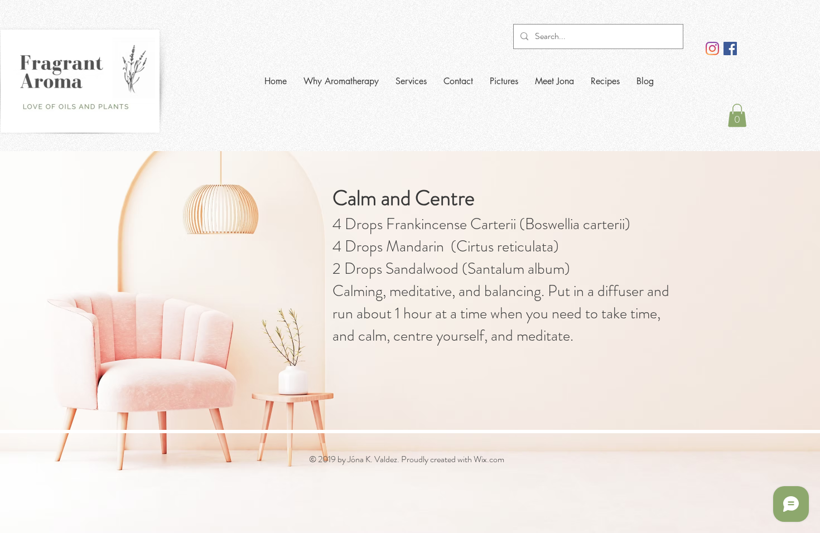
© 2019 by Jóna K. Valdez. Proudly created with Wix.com (406, 459)
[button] (737, 115)
